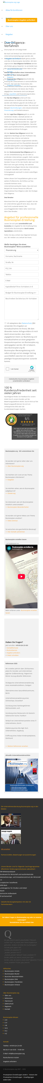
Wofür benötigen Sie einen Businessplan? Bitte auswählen (17, 245)
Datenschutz (27, 323)
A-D (6, 1020)
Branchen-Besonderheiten (14, 976)
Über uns (8, 995)
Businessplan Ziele (11, 979)
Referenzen (9, 998)
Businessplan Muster (12, 974)
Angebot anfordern (10, 1061)
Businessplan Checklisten (14, 982)
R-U (6, 1031)
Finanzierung (8, 110)
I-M (6, 1025)
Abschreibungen (16, 108)
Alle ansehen (5, 849)
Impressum (9, 1001)
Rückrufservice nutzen (11, 1057)
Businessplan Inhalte (12, 971)
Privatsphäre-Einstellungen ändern (15, 1075)
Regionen (8, 1006)
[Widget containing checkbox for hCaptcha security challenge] (20, 369)
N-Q (6, 1028)
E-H (6, 1023)
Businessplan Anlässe (12, 985)
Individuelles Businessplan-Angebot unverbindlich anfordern (21, 380)
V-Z (6, 1033)
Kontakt (7, 1009)
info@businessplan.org (16, 1054)
